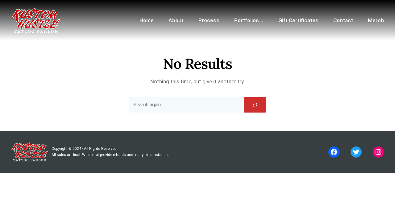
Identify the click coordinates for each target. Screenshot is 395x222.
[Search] (255, 105)
